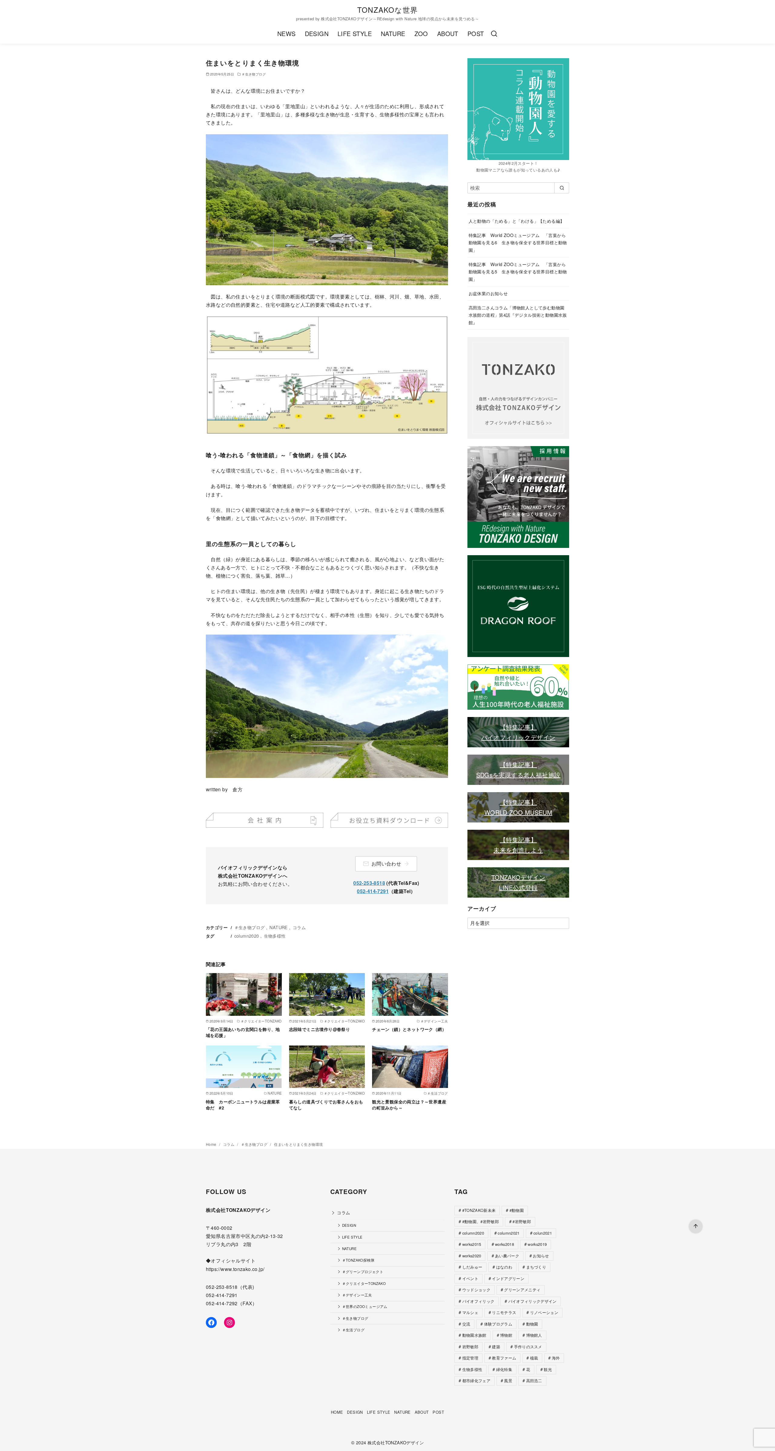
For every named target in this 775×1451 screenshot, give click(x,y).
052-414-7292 (222, 1303)
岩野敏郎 (470, 1346)
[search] (561, 187)
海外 (556, 1358)
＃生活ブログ (353, 1329)
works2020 (471, 1256)
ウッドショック (476, 1290)
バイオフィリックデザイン (518, 737)
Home (211, 1144)
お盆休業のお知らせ (488, 293)
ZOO (421, 33)
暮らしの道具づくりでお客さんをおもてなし (326, 1105)
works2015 (471, 1244)
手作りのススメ (528, 1346)
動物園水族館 (474, 1335)
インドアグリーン (508, 1278)
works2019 (537, 1244)
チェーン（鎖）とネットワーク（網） (409, 1029)
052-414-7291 (373, 891)
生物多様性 (275, 935)
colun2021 (542, 1233)
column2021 (508, 1233)
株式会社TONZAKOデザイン (396, 1442)
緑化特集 (504, 1369)
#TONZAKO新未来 (479, 1210)
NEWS (286, 33)
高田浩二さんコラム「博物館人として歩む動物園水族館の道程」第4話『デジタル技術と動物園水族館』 (518, 314)
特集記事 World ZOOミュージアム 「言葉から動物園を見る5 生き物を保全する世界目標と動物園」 (518, 271)
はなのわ (504, 1267)
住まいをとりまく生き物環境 (298, 1144)
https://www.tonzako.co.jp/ (235, 1269)
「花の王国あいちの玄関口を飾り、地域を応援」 (243, 1032)
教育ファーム (504, 1358)
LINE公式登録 (518, 887)
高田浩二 (534, 1380)
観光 (548, 1369)
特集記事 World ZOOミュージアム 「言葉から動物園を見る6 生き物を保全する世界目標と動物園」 (518, 242)
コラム (299, 927)
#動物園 (517, 1210)
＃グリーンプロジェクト (362, 1271)
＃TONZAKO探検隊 (358, 1260)
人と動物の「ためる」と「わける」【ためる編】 (517, 221)
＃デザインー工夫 (357, 1295)
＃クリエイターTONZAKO (364, 1283)
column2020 (246, 935)
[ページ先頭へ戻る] (696, 1226)
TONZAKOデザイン (518, 877)
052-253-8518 (369, 882)
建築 (496, 1346)
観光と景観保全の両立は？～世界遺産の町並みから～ (409, 1105)
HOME (337, 1412)
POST (475, 33)
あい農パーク (507, 1256)
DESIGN (316, 33)
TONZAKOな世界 (387, 9)
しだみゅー (472, 1267)
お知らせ (541, 1256)
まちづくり (536, 1267)
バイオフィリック (478, 1301)
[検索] (494, 34)
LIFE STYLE (355, 33)
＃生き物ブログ (254, 74)
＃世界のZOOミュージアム (365, 1306)
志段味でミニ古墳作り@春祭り (319, 1029)
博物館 (506, 1335)
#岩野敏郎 (522, 1221)
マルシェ (470, 1312)
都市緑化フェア (476, 1380)
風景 (508, 1380)
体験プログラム (498, 1324)
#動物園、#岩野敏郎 (480, 1221)
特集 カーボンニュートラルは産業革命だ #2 (243, 1105)
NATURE (393, 33)
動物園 (532, 1324)
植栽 (534, 1358)
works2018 (504, 1244)
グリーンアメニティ (522, 1290)
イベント (470, 1278)
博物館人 (534, 1335)
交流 (466, 1324)
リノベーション (544, 1312)
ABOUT (447, 33)
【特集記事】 (518, 726)
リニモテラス (504, 1312)
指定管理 (470, 1358)
